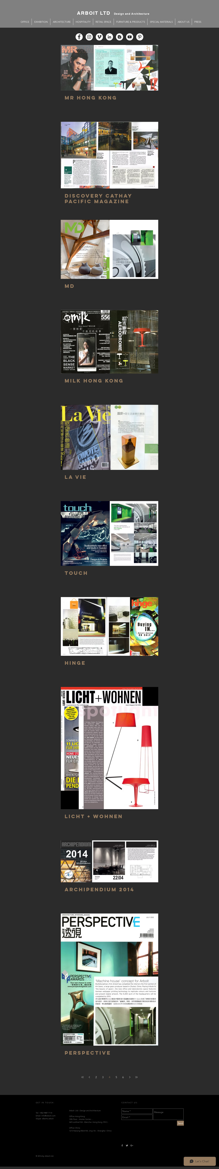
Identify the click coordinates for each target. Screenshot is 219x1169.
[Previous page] (89, 1077)
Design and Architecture (132, 13)
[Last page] (136, 1077)
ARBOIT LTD (95, 13)
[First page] (82, 1077)
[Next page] (130, 1077)
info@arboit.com (48, 1115)
